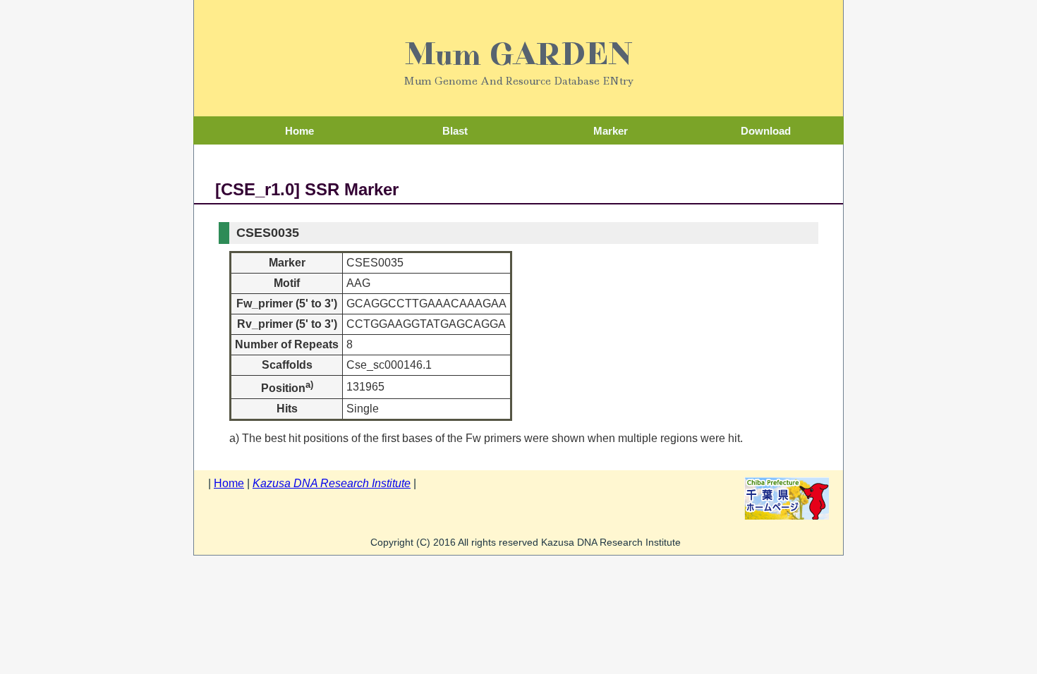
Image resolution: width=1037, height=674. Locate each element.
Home (299, 131)
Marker (610, 131)
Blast (455, 131)
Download (766, 131)
